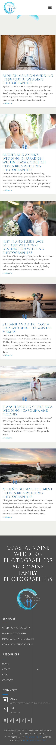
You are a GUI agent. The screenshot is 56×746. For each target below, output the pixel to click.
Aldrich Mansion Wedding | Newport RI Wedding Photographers (28, 79)
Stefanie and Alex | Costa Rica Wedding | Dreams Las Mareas (27, 328)
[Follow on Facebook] (17, 720)
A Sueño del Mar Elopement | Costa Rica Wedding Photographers (28, 493)
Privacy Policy (33, 737)
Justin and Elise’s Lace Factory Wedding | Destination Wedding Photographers (23, 247)
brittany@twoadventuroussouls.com (30, 703)
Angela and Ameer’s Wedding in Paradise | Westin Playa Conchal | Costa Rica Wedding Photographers (24, 162)
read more (7, 103)
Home (5, 664)
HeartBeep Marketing (34, 740)
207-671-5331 (15, 712)
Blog (5, 675)
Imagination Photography (18, 639)
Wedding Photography (16, 628)
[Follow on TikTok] (11, 720)
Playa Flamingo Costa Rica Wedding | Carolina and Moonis (27, 410)
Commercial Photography (17, 644)
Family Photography (14, 634)
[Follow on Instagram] (5, 720)
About (6, 669)
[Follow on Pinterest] (23, 720)
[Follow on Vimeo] (29, 720)
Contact (7, 680)
